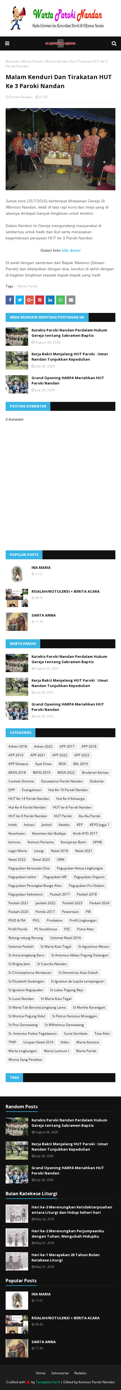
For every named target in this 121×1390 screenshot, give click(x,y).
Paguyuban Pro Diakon (86, 885)
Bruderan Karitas (95, 772)
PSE (67, 929)
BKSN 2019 (41, 772)
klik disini (71, 250)
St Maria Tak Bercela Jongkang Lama (37, 1007)
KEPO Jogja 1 (99, 824)
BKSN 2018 (17, 772)
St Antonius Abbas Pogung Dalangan (79, 955)
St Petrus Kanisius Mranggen (74, 1016)
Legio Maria (17, 850)
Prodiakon (54, 920)
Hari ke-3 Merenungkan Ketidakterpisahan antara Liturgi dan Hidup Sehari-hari (72, 1209)
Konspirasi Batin (73, 842)
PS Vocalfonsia (45, 929)
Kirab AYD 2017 (85, 833)
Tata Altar (102, 1033)
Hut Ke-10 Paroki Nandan (68, 789)
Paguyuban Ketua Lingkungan (80, 868)
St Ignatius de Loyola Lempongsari (77, 981)
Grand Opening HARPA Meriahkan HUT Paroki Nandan (68, 380)
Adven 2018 (17, 746)
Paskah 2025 (18, 911)
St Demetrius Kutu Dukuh (78, 972)
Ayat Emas (43, 763)
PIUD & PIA (17, 920)
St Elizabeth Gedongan (26, 981)
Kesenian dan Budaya (49, 833)
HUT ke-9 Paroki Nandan (27, 816)
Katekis (64, 824)
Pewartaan (70, 911)
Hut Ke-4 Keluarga (70, 798)
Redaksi (80, 1373)
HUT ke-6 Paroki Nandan (72, 807)
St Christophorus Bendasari (29, 972)
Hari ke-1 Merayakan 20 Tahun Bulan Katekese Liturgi (66, 1257)
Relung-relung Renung (25, 937)
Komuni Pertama (41, 842)
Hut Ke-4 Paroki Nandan (27, 807)
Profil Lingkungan (83, 920)
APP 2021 (37, 755)
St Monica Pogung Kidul (26, 1016)
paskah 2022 (45, 903)
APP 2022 (59, 755)
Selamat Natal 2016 (65, 937)
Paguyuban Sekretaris (25, 894)
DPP (11, 789)
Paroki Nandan (21, 97)
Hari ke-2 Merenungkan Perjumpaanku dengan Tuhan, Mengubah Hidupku (68, 1233)
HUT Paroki (63, 816)
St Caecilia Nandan (52, 963)
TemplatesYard (48, 1382)
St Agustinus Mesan (93, 946)
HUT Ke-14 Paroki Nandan (28, 798)
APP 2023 (81, 755)
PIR (88, 911)
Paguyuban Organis (89, 876)
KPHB (97, 842)
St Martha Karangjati (89, 1007)
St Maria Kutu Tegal (56, 946)
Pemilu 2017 (45, 911)
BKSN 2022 (66, 772)
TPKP (12, 1042)
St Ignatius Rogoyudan (25, 990)
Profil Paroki (17, 929)
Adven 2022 (43, 746)
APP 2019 (15, 755)
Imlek (12, 824)
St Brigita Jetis (19, 963)
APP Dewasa (18, 763)
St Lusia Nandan (21, 998)
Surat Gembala (76, 1033)
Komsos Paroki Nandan (97, 1382)
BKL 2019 (80, 763)
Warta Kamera (87, 1042)
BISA (62, 763)
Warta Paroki (32, 61)
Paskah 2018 (87, 894)
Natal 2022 (17, 859)
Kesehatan (16, 833)
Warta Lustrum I (56, 1050)
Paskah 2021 (18, 903)
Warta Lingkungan (22, 1050)
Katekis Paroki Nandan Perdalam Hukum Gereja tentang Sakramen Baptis (69, 333)
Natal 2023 (41, 859)
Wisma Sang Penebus (25, 1059)
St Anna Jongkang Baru (26, 955)
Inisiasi (29, 824)
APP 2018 (89, 746)
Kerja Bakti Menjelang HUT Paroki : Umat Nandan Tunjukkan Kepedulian (70, 356)
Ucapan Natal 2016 (38, 1042)
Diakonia (97, 781)
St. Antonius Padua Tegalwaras (32, 1033)
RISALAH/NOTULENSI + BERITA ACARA (66, 591)
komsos (14, 842)
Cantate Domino (21, 781)
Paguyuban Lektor (22, 876)
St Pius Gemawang (23, 1024)
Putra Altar (85, 929)
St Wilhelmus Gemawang (64, 1024)
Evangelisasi (31, 789)
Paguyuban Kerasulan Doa (29, 868)
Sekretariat (60, 1373)
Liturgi (39, 850)
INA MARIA (41, 567)
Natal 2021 (83, 850)
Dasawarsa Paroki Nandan (62, 781)
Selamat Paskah (20, 946)
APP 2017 (67, 746)
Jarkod (46, 824)
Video (64, 1042)
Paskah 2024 (99, 903)
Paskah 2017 (60, 894)
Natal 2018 (59, 850)
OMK (60, 859)
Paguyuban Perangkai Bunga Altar (35, 885)
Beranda (12, 61)
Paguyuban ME (55, 876)
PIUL (36, 920)
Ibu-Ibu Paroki (89, 816)
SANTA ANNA (44, 615)
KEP (80, 824)
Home (41, 1373)
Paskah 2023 (72, 903)
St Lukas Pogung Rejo (66, 990)
